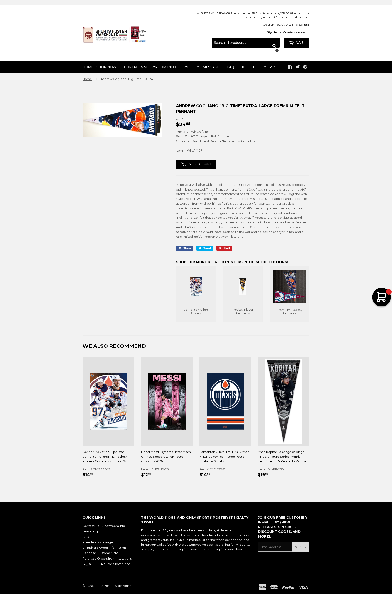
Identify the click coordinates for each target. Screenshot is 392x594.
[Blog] (305, 67)
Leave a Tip (91, 531)
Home (87, 79)
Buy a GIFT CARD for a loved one (106, 564)
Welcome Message (201, 67)
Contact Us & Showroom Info (104, 526)
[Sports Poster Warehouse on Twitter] (297, 67)
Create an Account (296, 32)
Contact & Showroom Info (150, 67)
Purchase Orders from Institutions (107, 558)
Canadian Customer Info (100, 553)
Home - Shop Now (99, 67)
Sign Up (300, 547)
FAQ (230, 67)
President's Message (98, 542)
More (268, 67)
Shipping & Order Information (104, 547)
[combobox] (246, 43)
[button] (246, 51)
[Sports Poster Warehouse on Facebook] (290, 67)
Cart (300, 42)
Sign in (272, 32)
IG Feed (249, 67)
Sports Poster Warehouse (112, 585)
